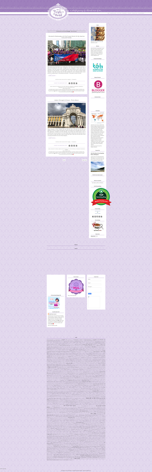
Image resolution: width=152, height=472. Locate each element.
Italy (98, 131)
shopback (66, 433)
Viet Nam (95, 452)
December (102, 362)
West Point (100, 454)
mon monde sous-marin (67, 402)
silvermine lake (76, 433)
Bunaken (49, 355)
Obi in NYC (99, 416)
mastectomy (49, 400)
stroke (86, 437)
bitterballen (76, 350)
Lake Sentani (61, 391)
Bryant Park (95, 354)
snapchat (63, 434)
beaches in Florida (54, 349)
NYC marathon (76, 415)
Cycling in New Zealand (69, 362)
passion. (58, 421)
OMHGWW (70, 417)
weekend (77, 454)
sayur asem (76, 430)
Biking (60, 350)
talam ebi (99, 440)
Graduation (92, 373)
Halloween (48, 375)
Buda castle (99, 354)
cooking (59, 361)
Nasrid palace (75, 407)
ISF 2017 (68, 383)
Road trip (58, 429)
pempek (81, 421)
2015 (85, 340)
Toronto (48, 446)
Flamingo (48, 369)
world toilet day (60, 458)
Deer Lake (48, 363)
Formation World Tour (92, 369)
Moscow (99, 402)
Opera (94, 417)
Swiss (78, 440)
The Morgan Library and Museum (91, 443)
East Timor (96, 141)
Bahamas (102, 127)
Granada (97, 373)
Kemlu (76, 387)
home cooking (75, 376)
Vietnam (92, 144)
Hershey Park (52, 376)
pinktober (101, 422)
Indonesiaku (84, 380)
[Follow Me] (95, 216)
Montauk (75, 402)
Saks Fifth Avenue (101, 429)
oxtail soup (66, 418)
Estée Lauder (64, 367)
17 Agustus (76, 340)
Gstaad (77, 374)
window (51, 455)
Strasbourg (78, 437)
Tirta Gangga (75, 445)
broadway (63, 354)
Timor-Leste (68, 445)
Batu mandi (92, 348)
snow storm (86, 434)
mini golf (48, 402)
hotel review (62, 377)
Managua (66, 399)
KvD (78, 389)
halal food (102, 374)
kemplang (84, 387)
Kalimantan (74, 386)
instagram (95, 382)
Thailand (92, 141)
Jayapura (76, 385)
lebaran (53, 393)
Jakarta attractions (100, 383)
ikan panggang (95, 379)
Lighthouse (48, 394)
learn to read (49, 393)
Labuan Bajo (96, 389)
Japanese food (60, 385)
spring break (52, 436)
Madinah (67, 396)
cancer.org (53, 356)
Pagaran (91, 418)
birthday (70, 350)
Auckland (94, 345)
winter (55, 455)
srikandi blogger (84, 436)
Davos (91, 362)
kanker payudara (89, 386)
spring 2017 (100, 435)
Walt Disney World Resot (76, 453)
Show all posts (74, 31)
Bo (99, 351)
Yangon (87, 458)
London (51, 395)
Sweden (100, 138)
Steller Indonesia (73, 437)
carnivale (83, 356)
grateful (66, 374)
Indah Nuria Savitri (52, 314)
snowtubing (90, 434)
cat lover (91, 356)
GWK (90, 374)
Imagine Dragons (102, 379)
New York (73, 408)
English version (51, 367)
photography (79, 422)
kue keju (59, 389)
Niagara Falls (96, 411)
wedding (73, 454)
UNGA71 (67, 451)
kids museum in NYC (90, 388)
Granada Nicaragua (102, 373)
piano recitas (86, 422)
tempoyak (81, 442)
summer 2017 (71, 439)
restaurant (86, 428)
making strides (103, 396)
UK (90, 448)
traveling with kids (85, 447)
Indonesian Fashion (77, 381)
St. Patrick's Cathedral (95, 436)
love (78, 395)
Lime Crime (59, 394)
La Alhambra (91, 389)
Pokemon (65, 423)
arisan (76, 344)
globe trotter (96, 371)
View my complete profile (52, 325)
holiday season (69, 376)
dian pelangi (56, 363)
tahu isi (90, 440)
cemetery (102, 356)
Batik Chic (78, 348)
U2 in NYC (75, 448)
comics (85, 359)
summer (53, 439)
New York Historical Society (61, 411)
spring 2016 (95, 435)
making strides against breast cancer (54, 398)
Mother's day (55, 403)
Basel (61, 348)
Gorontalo (81, 373)
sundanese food (56, 440)
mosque (103, 402)
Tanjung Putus (60, 441)
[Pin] (99, 216)
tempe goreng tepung (75, 442)
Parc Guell (89, 420)
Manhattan (73, 399)
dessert (52, 363)
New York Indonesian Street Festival (72, 411)
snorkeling (76, 434)
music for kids (94, 404)
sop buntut (57, 435)
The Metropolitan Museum (72, 443)
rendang (74, 428)
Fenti (69, 368)
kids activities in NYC (55, 388)
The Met (65, 443)
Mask (97, 399)
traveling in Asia (88, 446)
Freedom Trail (66, 370)
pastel (61, 421)
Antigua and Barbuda (98, 126)
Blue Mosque (90, 351)
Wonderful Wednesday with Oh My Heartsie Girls (71, 87)
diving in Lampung (55, 364)
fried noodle (71, 370)
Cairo (67, 355)
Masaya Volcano (90, 399)
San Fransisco (52, 430)
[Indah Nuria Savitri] (97, 212)
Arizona (80, 344)
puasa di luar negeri (82, 424)
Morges (92, 402)
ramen (96, 427)
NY (104, 412)
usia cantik (77, 452)
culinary (54, 362)
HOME (108, 13)
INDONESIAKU (124, 13)
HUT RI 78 (61, 379)
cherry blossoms (101, 357)
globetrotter (102, 372)
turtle (69, 448)
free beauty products (54, 370)
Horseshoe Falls (102, 376)
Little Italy (93, 394)
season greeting (50, 431)
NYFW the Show (78, 416)
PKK (104, 422)
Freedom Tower (61, 370)
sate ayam (63, 430)
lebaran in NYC (65, 393)
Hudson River (77, 377)
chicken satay (49, 358)
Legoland (73, 393)
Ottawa (51, 418)
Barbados (96, 127)
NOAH (52, 412)
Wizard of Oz (71, 455)
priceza (55, 424)
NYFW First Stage (71, 416)
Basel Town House (66, 348)
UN (47, 449)
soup (61, 435)
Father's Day (59, 368)
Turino (99, 447)
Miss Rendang (53, 402)
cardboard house (64, 356)
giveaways (85, 371)
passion (53, 421)
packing (74, 418)
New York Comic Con (102, 408)
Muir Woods (94, 403)
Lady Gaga (51, 391)
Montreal (88, 402)
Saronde (56, 430)
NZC (93, 416)
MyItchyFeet (56, 407)
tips (71, 445)
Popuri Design (79, 470)
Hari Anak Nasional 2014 (67, 375)
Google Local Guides (70, 373)
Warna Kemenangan (84, 453)
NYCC (47, 416)
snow (81, 434)
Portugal (67, 86)
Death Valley (98, 362)
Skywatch (97, 433)
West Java (88, 454)
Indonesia (95, 131)
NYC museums (81, 415)
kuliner (72, 389)
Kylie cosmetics (82, 389)
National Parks (80, 407)
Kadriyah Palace (68, 386)
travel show (69, 446)
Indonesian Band (92, 380)
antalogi (56, 344)
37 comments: (73, 79)
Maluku (76, 398)
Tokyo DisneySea (84, 445)
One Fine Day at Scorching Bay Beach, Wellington (97, 154)
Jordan (101, 131)
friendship (81, 370)
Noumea (77, 412)
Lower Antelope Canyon (90, 395)
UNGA (60, 451)
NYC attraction (99, 413)
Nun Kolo (90, 412)
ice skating (77, 379)
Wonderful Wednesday (74, 86)
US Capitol (53, 452)
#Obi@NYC (95, 339)
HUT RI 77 (57, 379)
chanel (73, 357)
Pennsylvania (85, 421)
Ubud (78, 448)
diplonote (68, 363)
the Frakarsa (101, 442)
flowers (65, 369)
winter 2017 (65, 455)
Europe (68, 367)
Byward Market (59, 355)
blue (86, 351)
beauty (81, 349)
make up (94, 396)
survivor (69, 440)
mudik (90, 403)
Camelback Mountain (84, 355)
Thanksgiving (96, 442)
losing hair (69, 395)
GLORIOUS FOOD (134, 13)
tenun (85, 442)
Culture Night (59, 362)
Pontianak (75, 423)
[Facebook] (93, 216)
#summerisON (49, 340)
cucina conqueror (49, 362)
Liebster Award (102, 393)
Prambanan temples (50, 424)
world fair (55, 458)
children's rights (54, 358)
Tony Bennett (90, 445)
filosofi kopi (80, 368)
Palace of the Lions (98, 418)
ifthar (90, 379)
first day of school (99, 368)
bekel (85, 349)
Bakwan (89, 346)
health (101, 375)
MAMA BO (83, 398)
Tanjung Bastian (54, 441)
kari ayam (98, 386)
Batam (71, 348)
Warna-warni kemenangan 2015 (93, 453)
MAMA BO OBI (102, 398)
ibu (74, 379)
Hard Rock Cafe (60, 375)
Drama (76, 364)
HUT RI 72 (52, 379)
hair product (98, 374)
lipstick (73, 394)
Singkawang (81, 433)
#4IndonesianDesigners (50, 339)
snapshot (67, 434)
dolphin (68, 364)
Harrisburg (77, 375)
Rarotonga (103, 427)
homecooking (95, 376)
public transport (94, 424)
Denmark (95, 129)
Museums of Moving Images (83, 404)
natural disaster (93, 407)
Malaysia (102, 135)
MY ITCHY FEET (119, 13)
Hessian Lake (57, 376)
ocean (103, 416)
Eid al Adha (61, 365)
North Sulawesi (62, 412)
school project (99, 430)
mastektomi (54, 400)
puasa (76, 424)
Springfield (79, 436)
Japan (103, 131)
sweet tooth (74, 440)
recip (48, 428)
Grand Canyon (57, 374)
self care (55, 431)
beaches (48, 349)
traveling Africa (81, 446)
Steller (69, 437)
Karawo (94, 386)
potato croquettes (93, 423)
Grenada (101, 130)
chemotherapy (95, 357)
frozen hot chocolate (87, 370)
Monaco (95, 135)
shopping (70, 433)
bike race (56, 350)
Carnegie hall (75, 356)
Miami (80, 400)
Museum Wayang (61, 404)
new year (68, 408)
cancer (100, 355)
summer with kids (50, 440)
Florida (55, 369)
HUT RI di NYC (66, 379)
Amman (69, 343)
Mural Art (102, 403)
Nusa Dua (94, 412)
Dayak (94, 362)
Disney (78, 363)
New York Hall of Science (51, 411)
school (89, 430)
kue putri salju (64, 389)
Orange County (99, 417)
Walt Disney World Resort (67, 453)
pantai (65, 420)
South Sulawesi (77, 435)
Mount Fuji (60, 403)
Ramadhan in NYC (82, 427)
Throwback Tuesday (55, 445)
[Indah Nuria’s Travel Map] (97, 122)
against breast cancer (77, 342)
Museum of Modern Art (54, 404)
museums (67, 404)
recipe (51, 428)
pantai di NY (76, 420)
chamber (69, 357)
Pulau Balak (102, 424)
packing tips (78, 418)
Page (94, 418)
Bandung (48, 348)
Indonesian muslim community (59, 382)
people (90, 421)
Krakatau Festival (53, 389)
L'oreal (87, 389)
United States (97, 142)
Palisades (51, 420)
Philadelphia (73, 422)
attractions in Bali (88, 345)
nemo (49, 408)
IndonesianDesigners (90, 382)
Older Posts (84, 160)
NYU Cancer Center (88, 416)
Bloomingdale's (79, 351)
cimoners (90, 358)
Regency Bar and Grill (66, 428)
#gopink (81, 339)
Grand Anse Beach (50, 374)
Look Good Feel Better (63, 395)
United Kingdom (96, 130)
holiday (64, 376)
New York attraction (87, 408)
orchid (103, 417)
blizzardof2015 (92, 350)
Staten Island (64, 437)
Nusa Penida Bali (100, 412)
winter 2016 (60, 455)
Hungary (92, 131)
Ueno (88, 448)
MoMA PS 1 (60, 402)
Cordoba (63, 361)
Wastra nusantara (64, 454)
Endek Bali (103, 365)
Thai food (91, 442)
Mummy (99, 403)
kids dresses (67, 388)
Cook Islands (54, 361)
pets (69, 422)
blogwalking (73, 351)
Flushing (70, 369)
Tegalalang (93, 441)
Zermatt (65, 459)
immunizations (50, 380)
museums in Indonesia (74, 404)
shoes (63, 433)
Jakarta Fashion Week (50, 385)
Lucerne (96, 395)
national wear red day (87, 407)
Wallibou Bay (60, 453)
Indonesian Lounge (102, 381)
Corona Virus (73, 361)
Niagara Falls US (102, 411)
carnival (80, 356)
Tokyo (80, 445)
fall (91, 367)
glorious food (51, 373)
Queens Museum (53, 427)
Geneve (68, 371)
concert (93, 359)
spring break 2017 (67, 436)
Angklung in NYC (82, 343)
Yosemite (48, 459)
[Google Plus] (101, 216)
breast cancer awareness (55, 354)
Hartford (86, 375)
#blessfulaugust (57, 339)
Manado (61, 399)
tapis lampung (67, 441)
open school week (89, 417)
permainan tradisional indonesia (55, 422)
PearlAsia (68, 421)
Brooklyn (75, 354)
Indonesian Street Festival (69, 382)
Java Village (67, 385)
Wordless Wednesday (81, 457)
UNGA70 (63, 451)
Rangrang (99, 427)
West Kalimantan (95, 454)
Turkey (99, 141)
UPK (48, 452)
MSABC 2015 (76, 403)
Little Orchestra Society (99, 394)
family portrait (96, 367)
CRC (100, 361)
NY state (72, 413)
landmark (74, 392)
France (92, 130)
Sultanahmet (103, 437)
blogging (59, 351)
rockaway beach (68, 429)
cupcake (63, 362)
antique (68, 344)
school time (103, 430)
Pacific (70, 418)
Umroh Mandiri (101, 448)
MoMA (57, 402)
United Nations (92, 451)
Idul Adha (81, 379)
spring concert (74, 436)
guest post (80, 374)
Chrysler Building (85, 358)
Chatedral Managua (89, 357)
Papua (86, 420)
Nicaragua (98, 136)
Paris (101, 420)
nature (98, 407)
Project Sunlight (59, 424)
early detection (91, 364)
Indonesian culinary (50, 381)
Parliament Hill (49, 421)
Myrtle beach (62, 407)
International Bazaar (101, 382)
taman (103, 440)
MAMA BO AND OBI (113, 13)
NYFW (57, 416)
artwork (94, 344)
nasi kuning (70, 407)
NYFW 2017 (61, 416)
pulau (99, 424)
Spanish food (86, 435)
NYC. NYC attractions (101, 415)
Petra (66, 422)
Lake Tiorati (66, 391)
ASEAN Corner (102, 344)
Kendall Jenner (90, 387)
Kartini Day (102, 386)
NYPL (83, 416)
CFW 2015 (65, 357)
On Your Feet (77, 417)
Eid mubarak (71, 365)
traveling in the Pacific (66, 447)
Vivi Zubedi (102, 452)
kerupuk (94, 387)
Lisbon (90, 394)
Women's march (76, 455)
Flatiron (52, 369)
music (90, 404)
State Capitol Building (58, 437)
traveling (74, 446)
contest (49, 361)
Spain (101, 129)
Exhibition (84, 367)
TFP (87, 442)
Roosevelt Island (81, 429)
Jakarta (94, 383)
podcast (62, 423)
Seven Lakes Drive (99, 431)
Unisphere (81, 451)
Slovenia (96, 140)
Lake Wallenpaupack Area (81, 391)
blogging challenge (66, 351)
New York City (94, 408)
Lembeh (81, 393)
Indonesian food (85, 381)
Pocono (59, 423)
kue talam (68, 389)
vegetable (82, 452)
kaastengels (63, 386)
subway (90, 437)
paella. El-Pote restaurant (84, 418)
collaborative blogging (69, 359)
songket (53, 435)
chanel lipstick (78, 357)
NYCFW (51, 416)
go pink (56, 373)
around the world (56, 86)
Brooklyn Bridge (89, 354)
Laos (100, 133)
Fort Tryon (103, 369)
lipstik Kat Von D (84, 394)
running (93, 429)
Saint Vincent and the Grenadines (96, 143)
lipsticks (77, 394)
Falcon (88, 367)
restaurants (98, 428)
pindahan (97, 422)
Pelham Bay (72, 421)
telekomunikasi (102, 441)
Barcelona (58, 348)
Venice (86, 452)
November (81, 412)
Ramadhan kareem (90, 427)
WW (74, 87)
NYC (92, 414)
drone (79, 364)
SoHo (99, 434)
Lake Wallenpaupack (72, 391)
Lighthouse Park (53, 394)
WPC (71, 458)
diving (99, 363)
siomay (85, 433)
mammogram (51, 399)
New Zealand (101, 137)
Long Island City (56, 395)
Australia (92, 127)
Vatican (102, 142)
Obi (95, 416)
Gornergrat (76, 373)
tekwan (97, 441)
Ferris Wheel (73, 368)
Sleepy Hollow (54, 434)
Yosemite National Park (54, 459)
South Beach (65, 435)
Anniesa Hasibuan (98, 343)
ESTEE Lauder (58, 367)
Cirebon (48, 359)
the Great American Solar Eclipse (58, 443)
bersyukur (95, 349)
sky (92, 433)
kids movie (78, 388)
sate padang (68, 430)
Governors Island (87, 373)
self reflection (60, 431)
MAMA (79, 398)
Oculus (52, 417)
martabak (81, 399)
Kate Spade (57, 387)
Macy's (51, 396)
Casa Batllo (87, 356)
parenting (94, 420)
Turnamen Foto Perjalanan (51, 448)
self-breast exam (65, 431)
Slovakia (99, 140)
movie (64, 403)
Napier (66, 407)
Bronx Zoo (71, 354)
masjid (95, 399)
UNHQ (77, 451)
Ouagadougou (56, 418)
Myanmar (99, 135)
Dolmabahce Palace (63, 364)
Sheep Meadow (58, 433)
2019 (94, 340)
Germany (92, 129)
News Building (90, 411)
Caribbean (69, 356)
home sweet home (89, 376)
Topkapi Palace (101, 445)
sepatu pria (84, 431)
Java (63, 385)
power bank (99, 423)
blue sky (95, 351)
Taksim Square (95, 440)
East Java (100, 364)
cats (94, 356)
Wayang (70, 454)
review (102, 428)
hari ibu (73, 375)
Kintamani (102, 388)
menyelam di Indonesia (69, 400)
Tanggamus (49, 441)
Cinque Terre (99, 358)
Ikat (98, 379)
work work (102, 457)
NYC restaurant (88, 415)
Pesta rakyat (62, 422)
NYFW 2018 (66, 416)
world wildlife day (66, 458)
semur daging (80, 431)
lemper (85, 393)
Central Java (49, 357)
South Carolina (70, 435)
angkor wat (88, 343)
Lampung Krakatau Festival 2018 (62, 392)
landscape (78, 392)
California (77, 355)
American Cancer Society (50, 343)
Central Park (60, 357)
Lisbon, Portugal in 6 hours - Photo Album (66, 100)
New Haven (58, 408)
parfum (98, 420)
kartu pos (52, 387)
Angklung (76, 343)
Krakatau (48, 389)
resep (81, 428)
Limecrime (63, 394)
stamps (53, 437)
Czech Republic (101, 128)
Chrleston (80, 358)
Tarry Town (72, 441)
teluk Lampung (53, 442)
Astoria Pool (72, 345)
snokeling (71, 434)
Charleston (83, 357)
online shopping (83, 417)
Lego (70, 393)
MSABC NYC (86, 403)
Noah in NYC (56, 412)
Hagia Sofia (93, 374)
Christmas (76, 358)
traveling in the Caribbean (57, 447)
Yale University (82, 458)
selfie (70, 431)
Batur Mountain (102, 348)
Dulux (82, 364)
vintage (99, 452)
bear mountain (68, 349)
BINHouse (63, 350)
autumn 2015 (103, 345)
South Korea (97, 133)
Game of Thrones (96, 370)
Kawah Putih (66, 387)
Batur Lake (96, 348)
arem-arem (71, 344)
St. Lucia (89, 436)
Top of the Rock (95, 445)
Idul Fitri (85, 379)
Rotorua (86, 429)
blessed (80, 350)
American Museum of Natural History (61, 343)
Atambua (82, 345)
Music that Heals (99, 404)
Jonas (50, 386)
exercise (80, 367)
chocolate (66, 358)
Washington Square (49, 454)
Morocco (92, 135)
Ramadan (70, 427)
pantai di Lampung (70, 420)
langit (82, 392)
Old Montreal (56, 417)
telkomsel (48, 442)
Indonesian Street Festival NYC (80, 382)
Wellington (83, 454)
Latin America (91, 392)
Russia (97, 138)
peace (64, 421)
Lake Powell (56, 391)
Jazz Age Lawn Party (82, 385)
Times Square (63, 445)
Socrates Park (96, 434)
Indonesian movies (50, 382)
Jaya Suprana (72, 385)
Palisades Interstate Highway (58, 420)
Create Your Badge (97, 213)
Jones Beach (54, 386)
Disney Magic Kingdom (83, 363)
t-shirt (87, 440)
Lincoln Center (68, 394)
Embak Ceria (91, 365)
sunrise (61, 440)
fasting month (54, 368)
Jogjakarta (95, 385)
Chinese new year (61, 358)
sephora (89, 431)
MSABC (72, 403)
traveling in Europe (96, 446)
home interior (82, 376)
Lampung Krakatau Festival (51, 392)
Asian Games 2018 (56, 345)
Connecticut (103, 359)
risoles (54, 429)
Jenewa (91, 385)
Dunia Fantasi (86, 364)
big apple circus (51, 350)
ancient (73, 343)
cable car (64, 355)
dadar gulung (82, 362)
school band (93, 430)
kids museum (83, 388)
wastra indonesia (57, 454)
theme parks (103, 443)
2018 (91, 340)
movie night (67, 403)
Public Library (88, 424)
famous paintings (102, 367)
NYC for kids (70, 415)
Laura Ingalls (97, 392)
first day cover (93, 368)
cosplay (83, 361)
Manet (70, 399)
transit (51, 446)
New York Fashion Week (101, 409)
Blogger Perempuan (52, 351)
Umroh (97, 448)
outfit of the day (61, 418)
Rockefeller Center (74, 429)
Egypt (99, 129)
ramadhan (75, 427)
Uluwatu (93, 448)
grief (74, 374)
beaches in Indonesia (61, 349)
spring (90, 435)
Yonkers (103, 458)
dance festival (87, 362)
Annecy (92, 343)
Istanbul (79, 383)
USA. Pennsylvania (72, 452)
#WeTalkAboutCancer (57, 340)
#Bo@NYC (63, 339)
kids (102, 387)
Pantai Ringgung (81, 420)
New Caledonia (93, 136)
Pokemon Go (70, 423)
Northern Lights (68, 412)
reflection (60, 428)
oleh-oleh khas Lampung (63, 417)
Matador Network (94, 147)
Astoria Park (66, 345)
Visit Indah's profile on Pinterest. (97, 182)
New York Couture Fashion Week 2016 (77, 409)
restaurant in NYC (92, 428)
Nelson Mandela (103, 407)
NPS (84, 412)
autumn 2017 (56, 346)
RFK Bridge (48, 429)
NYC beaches (56, 415)
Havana (96, 375)
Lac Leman (101, 389)
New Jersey (63, 408)
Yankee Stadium (92, 458)
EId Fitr (66, 365)
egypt (57, 365)
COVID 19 (95, 361)
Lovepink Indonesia (83, 395)
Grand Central (62, 374)
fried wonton (76, 370)
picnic (93, 422)
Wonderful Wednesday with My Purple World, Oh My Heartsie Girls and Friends (66, 37)
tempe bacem (63, 442)
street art (82, 437)
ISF (64, 383)
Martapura (85, 399)
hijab (61, 376)
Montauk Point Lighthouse (82, 402)
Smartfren (59, 434)
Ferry (77, 368)
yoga (96, 458)
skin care (89, 433)
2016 (88, 340)
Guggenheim (86, 374)
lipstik (80, 394)
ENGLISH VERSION (141, 13)
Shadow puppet (52, 433)
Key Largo (98, 387)
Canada (92, 128)
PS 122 (70, 424)
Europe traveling (74, 367)
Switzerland (96, 128)
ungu (74, 451)
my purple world (55, 405)
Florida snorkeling (60, 369)
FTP (91, 370)
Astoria (61, 345)
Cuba (103, 361)
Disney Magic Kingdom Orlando (92, 363)
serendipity (93, 431)
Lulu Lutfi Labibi (101, 395)
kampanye (79, 386)
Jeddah (88, 385)
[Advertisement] (67, 25)
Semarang (74, 431)
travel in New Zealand (62, 446)
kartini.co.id (48, 387)
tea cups (77, 441)
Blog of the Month (98, 350)
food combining (85, 369)
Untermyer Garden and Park (101, 451)
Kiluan (96, 388)
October (48, 417)
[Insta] (97, 216)
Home (64, 160)
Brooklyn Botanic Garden (82, 354)
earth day (96, 364)
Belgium (99, 127)
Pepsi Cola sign (94, 421)
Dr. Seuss (72, 364)
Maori (78, 399)
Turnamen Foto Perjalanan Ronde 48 (62, 448)
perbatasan (99, 421)
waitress (56, 453)
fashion (49, 368)
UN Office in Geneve (83, 449)
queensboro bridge (59, 427)
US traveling (58, 452)
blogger (103, 350)
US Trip (64, 452)
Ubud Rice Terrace (83, 448)
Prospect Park (65, 424)
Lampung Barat (101, 391)
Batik (74, 348)
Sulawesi (99, 437)
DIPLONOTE (129, 13)
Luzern (48, 396)
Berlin (92, 349)
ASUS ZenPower (77, 345)
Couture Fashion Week (88, 361)
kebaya (73, 387)
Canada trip (95, 355)
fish (103, 368)
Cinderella (94, 358)
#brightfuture (70, 339)
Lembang (77, 393)
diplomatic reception (62, 363)
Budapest (104, 354)
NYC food (65, 415)
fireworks (88, 368)
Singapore (92, 140)
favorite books (65, 368)
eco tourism (53, 365)
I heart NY (71, 379)
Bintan (67, 350)
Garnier (101, 370)
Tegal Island (82, 441)
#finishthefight (75, 339)
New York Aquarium (80, 408)
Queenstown (65, 427)
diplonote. (74, 363)
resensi (78, 428)
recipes (56, 428)
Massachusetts (102, 399)
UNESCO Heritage (55, 451)
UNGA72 (71, 451)
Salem (47, 430)
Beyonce (99, 349)
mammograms (57, 399)
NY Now (68, 413)
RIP (51, 429)
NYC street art (94, 415)
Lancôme (70, 392)
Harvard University (91, 375)
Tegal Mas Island (88, 441)
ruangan (89, 429)
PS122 (73, 424)
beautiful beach (75, 349)
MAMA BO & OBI (91, 398)
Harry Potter (82, 375)
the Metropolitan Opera (81, 443)
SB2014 (85, 430)
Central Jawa (55, 357)
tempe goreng (69, 442)
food (81, 369)
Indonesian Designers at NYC (68, 381)
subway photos (94, 437)
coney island (98, 359)
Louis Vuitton (74, 395)
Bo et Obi (103, 351)
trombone (91, 447)
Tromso (95, 447)
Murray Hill (48, 404)
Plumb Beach (54, 423)
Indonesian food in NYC (94, 381)
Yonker (99, 458)
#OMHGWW (101, 339)
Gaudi (53, 371)
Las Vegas (86, 392)
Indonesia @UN (77, 380)
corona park (67, 361)
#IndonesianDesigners (87, 339)
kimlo (99, 388)
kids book (62, 388)
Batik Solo (87, 348)
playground (49, 423)
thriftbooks (49, 445)
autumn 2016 (50, 346)
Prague (103, 423)
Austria (103, 126)
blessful (84, 350)
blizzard (88, 350)
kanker (84, 386)
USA (67, 452)
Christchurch (71, 358)
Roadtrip (63, 429)
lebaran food (59, 393)
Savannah (72, 430)
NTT (87, 412)
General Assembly (58, 371)
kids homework (73, 388)
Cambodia (92, 133)
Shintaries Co (88, 470)
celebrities (98, 356)
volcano (48, 453)
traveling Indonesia (75, 447)
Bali (93, 347)
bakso (86, 346)
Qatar (95, 138)
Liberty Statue (89, 393)
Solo (50, 435)
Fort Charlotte (99, 369)
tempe (59, 442)
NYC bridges (61, 415)
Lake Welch (89, 391)
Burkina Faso (54, 355)
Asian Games (50, 345)
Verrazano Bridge (90, 452)
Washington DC (101, 453)
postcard (88, 423)
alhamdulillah (97, 342)
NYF (53, 416)
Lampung (94, 391)
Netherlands (93, 137)
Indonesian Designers (59, 381)
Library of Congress (96, 393)
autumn (97, 345)
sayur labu (81, 430)
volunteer (51, 453)
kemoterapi (80, 387)
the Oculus (98, 443)
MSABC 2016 (81, 403)
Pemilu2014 (77, 421)
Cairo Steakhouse (71, 355)
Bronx (67, 354)
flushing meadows (75, 369)
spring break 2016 (59, 436)
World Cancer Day (50, 458)
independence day (63, 380)
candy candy (58, 356)
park (103, 420)
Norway (96, 137)
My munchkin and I (85, 405)
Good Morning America (62, 373)
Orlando (48, 418)
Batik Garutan (83, 348)
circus (103, 358)
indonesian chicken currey (100, 380)
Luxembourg (100, 134)
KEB (69, 387)
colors (78, 359)
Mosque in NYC (49, 403)
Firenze (85, 368)
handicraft (55, 375)
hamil (52, 375)
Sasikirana (59, 430)
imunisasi (55, 380)
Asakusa (98, 344)
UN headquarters (71, 449)
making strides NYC (66, 398)
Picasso (90, 422)
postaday (83, 423)
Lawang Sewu (102, 392)
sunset (65, 440)
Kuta (75, 389)
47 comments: (73, 141)
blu (83, 351)
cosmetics (78, 361)
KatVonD (61, 387)
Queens (48, 427)
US (50, 452)
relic (71, 428)
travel (54, 446)
